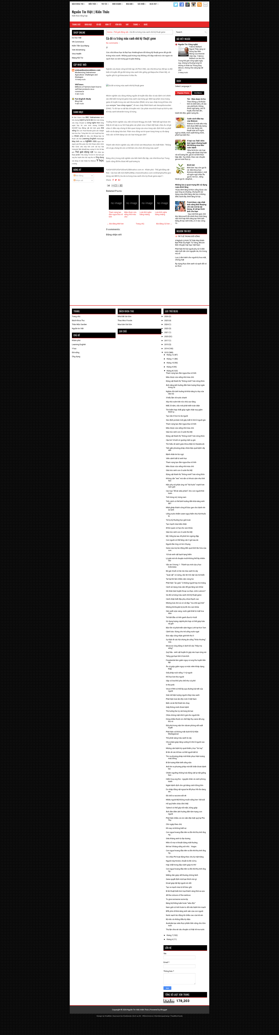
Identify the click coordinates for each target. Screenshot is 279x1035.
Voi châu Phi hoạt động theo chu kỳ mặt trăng (185, 857)
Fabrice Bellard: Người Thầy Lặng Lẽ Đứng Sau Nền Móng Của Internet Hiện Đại (197, 51)
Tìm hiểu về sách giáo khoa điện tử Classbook (185, 444)
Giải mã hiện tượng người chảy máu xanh (183, 695)
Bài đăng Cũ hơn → (164, 224)
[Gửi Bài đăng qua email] (108, 185)
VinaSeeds (127, 1016)
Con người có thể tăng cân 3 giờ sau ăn (182, 540)
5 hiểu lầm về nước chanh (176, 398)
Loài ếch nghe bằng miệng (145, 213)
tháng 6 (170, 939)
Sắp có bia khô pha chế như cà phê (180, 681)
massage (100, 139)
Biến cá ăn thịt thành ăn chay (177, 703)
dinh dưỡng (92, 125)
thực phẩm (76, 155)
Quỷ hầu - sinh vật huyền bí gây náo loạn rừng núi (186, 652)
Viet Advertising (78, 50)
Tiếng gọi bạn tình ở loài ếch (177, 656)
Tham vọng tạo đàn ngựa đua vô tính (116, 214)
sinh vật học (96, 147)
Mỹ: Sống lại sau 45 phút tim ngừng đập (182, 536)
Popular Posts (183, 93)
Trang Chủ (76, 24)
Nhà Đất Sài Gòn (124, 316)
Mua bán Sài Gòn (125, 324)
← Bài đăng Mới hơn (115, 224)
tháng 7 (170, 935)
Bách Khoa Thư (78, 320)
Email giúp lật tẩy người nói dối (178, 883)
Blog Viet (154, 3)
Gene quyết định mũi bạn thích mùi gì (181, 879)
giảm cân (95, 131)
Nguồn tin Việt (78, 328)
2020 (166, 336)
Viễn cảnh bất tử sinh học (176, 458)
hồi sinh (91, 133)
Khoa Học (88, 24)
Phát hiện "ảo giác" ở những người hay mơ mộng (186, 583)
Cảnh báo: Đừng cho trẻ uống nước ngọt (182, 631)
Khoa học (98, 136)
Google (101, 131)
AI (72, 117)
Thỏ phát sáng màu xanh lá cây (179, 738)
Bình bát (96, 120)
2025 (166, 320)
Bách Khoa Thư (78, 3)
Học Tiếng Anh (83, 133)
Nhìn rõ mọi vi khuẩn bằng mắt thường (181, 842)
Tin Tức (105, 3)
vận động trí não (77, 161)
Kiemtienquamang (162, 1016)
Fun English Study (83, 99)
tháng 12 (170, 355)
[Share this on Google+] (119, 180)
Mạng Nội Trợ (77, 58)
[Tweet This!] (115, 180)
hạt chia (74, 133)
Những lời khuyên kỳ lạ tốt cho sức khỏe (182, 607)
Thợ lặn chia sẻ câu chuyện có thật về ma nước (185, 929)
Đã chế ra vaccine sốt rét (176, 796)
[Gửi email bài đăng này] (112, 185)
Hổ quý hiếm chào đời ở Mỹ (177, 804)
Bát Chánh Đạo (79, 117)
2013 (166, 352)
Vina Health (76, 54)
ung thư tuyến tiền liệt (79, 157)
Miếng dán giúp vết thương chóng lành (182, 875)
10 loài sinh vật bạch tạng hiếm (179, 554)
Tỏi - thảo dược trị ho (196, 99)
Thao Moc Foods (125, 320)
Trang (136, 24)
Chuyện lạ (82, 123)
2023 (166, 328)
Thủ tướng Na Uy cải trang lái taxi (179, 711)
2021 (166, 332)
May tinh (75, 141)
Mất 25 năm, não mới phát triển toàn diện (183, 406)
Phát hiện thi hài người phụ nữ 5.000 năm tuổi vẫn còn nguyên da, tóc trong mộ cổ (191, 251)
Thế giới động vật (121, 32)
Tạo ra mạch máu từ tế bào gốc (179, 887)
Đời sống (75, 352)
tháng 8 (170, 371)
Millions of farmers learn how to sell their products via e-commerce (88, 89)
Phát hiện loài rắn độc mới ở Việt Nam (181, 699)
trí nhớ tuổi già (99, 155)
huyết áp (98, 133)
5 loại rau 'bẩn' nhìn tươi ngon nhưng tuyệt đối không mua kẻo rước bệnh (197, 144)
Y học (100, 160)
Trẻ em (90, 155)
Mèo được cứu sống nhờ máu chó (130, 214)
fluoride (89, 131)
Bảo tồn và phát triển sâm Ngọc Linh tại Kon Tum (186, 628)
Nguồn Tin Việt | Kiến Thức (90, 11)
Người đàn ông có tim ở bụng (178, 544)
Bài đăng (79, 176)
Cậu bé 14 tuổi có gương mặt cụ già (180, 440)
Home (109, 32)
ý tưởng (74, 164)
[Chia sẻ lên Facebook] (121, 185)
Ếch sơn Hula (81, 131)
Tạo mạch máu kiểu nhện (176, 524)
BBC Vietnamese (93, 117)
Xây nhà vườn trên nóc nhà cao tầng (181, 402)
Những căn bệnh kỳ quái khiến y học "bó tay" (184, 748)
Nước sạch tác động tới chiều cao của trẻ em (184, 915)
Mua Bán (130, 3)
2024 (166, 324)
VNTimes (79, 84)
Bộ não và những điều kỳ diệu (178, 919)
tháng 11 (170, 359)
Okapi (94, 144)
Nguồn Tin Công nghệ (188, 44)
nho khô (88, 144)
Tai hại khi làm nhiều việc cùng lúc (180, 579)
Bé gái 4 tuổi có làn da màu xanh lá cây (182, 571)
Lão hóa (79, 139)
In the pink (170, 685)
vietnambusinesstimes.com (87, 70)
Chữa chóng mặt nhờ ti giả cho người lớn (183, 715)
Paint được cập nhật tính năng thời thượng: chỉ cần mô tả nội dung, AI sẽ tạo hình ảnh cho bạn (197, 206)
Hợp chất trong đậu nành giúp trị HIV (181, 865)
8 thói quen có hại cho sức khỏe (179, 528)
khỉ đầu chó (88, 136)
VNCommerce (147, 1016)
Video (86, 161)
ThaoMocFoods (176, 1016)
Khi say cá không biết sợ (176, 828)
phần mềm (100, 144)
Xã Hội (98, 24)
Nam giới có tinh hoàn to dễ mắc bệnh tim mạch (186, 907)
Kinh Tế (108, 24)
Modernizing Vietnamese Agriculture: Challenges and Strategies (86, 74)
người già (75, 144)
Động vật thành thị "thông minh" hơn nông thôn (185, 381)
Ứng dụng (100, 157)
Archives (198, 93)
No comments (112, 43)
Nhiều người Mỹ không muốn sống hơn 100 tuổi (185, 800)
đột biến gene (95, 128)
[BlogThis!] (115, 185)
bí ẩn (91, 120)
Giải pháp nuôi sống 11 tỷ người (179, 673)
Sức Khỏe (142, 3)
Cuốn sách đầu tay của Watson (195, 120)
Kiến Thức (93, 3)
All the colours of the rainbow (178, 895)
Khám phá (78, 136)
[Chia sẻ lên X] (118, 185)
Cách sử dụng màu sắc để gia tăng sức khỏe (184, 587)
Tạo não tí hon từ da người (177, 416)
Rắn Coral (75, 147)
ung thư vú (91, 157)
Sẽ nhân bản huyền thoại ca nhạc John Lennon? (186, 591)
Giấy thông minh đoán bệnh (177, 707)
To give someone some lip (177, 899)
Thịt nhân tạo (99, 152)
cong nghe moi (93, 123)
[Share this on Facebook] (113, 180)
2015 (166, 344)
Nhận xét (79, 180)
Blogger (163, 1010)
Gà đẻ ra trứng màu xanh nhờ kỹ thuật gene (131, 38)
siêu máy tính (85, 147)
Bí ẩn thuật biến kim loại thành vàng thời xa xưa (185, 891)
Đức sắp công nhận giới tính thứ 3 (180, 636)
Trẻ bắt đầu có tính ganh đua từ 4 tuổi (181, 617)
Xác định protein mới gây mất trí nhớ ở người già (185, 420)
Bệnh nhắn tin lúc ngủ (175, 454)
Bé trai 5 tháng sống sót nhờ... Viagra (181, 846)
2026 (166, 316)
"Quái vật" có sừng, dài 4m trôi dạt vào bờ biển (185, 575)
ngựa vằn (100, 141)
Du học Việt (76, 38)
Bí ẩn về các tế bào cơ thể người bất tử (182, 752)
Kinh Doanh (117, 3)
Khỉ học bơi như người (175, 677)
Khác (146, 24)
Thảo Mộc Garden (79, 324)
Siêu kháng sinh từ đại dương (178, 838)
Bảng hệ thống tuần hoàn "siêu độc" (181, 903)
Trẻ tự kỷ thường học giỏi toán (178, 520)
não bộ (82, 141)
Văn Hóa (118, 24)
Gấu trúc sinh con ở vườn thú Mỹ (179, 432)
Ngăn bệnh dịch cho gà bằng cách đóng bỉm (184, 785)
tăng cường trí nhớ (92, 149)
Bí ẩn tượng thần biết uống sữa (178, 762)
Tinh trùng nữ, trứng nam (176, 497)
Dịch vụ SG (137, 1016)
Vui (89, 161)
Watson (93, 161)
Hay (127, 24)
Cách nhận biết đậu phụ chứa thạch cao (182, 599)
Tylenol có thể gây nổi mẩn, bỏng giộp (181, 808)
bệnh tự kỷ (84, 120)
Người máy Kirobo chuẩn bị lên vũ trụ (181, 861)
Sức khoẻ (82, 149)
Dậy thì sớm (82, 125)
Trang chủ (140, 224)
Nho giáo (82, 144)
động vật (85, 128)
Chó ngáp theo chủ (174, 824)
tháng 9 (170, 367)
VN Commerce (78, 42)
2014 (166, 348)
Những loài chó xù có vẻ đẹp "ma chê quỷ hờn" (185, 603)
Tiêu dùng (84, 155)
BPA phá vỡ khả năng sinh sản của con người (184, 911)
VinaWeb (108, 1016)
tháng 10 (170, 363)
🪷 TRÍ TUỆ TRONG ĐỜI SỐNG (187, 236)
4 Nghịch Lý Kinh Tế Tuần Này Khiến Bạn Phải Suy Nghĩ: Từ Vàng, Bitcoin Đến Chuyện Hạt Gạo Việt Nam (190, 242)
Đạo (79, 128)
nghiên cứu (90, 141)
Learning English (89, 138)
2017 (166, 340)
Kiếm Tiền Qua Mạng (80, 46)
